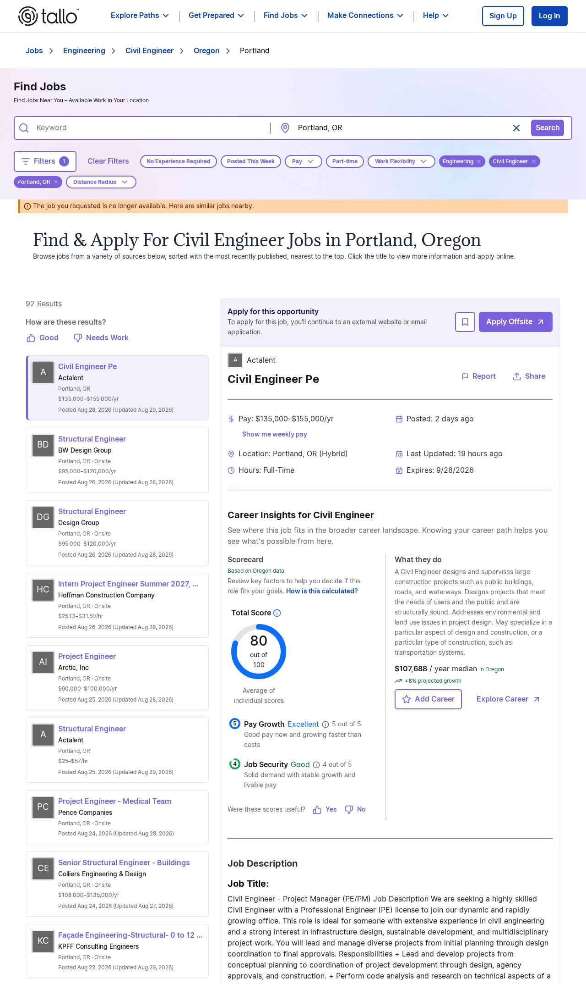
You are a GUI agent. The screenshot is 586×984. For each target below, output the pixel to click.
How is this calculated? (322, 591)
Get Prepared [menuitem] (211, 15)
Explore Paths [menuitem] (135, 15)
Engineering (84, 51)
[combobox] (147, 128)
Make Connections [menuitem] (360, 15)
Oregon (207, 51)
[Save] (465, 322)
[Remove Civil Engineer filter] (534, 161)
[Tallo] (48, 16)
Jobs (34, 51)
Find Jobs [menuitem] (281, 15)
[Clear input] (516, 128)
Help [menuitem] (431, 15)
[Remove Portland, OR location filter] (56, 182)
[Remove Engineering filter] (479, 161)
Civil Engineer (149, 51)
